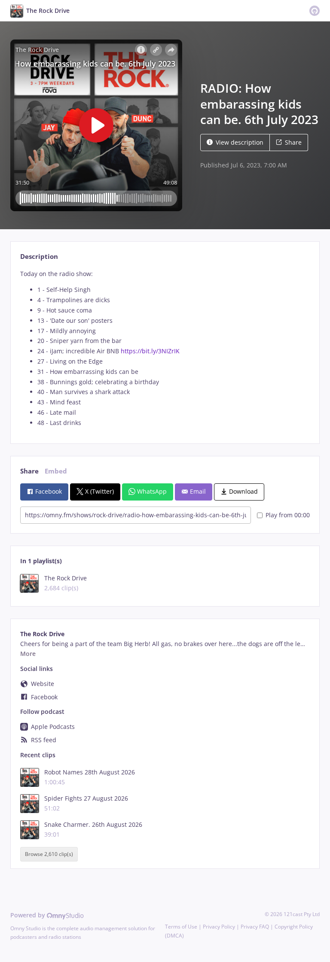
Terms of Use (181, 926)
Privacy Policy (219, 926)
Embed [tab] (56, 471)
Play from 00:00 (288, 515)
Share (293, 142)
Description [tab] (39, 256)
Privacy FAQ (255, 926)
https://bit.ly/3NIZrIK (150, 351)
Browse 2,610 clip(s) (49, 854)
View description (239, 142)
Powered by (28, 915)
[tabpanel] (164, 348)
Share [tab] (29, 471)
